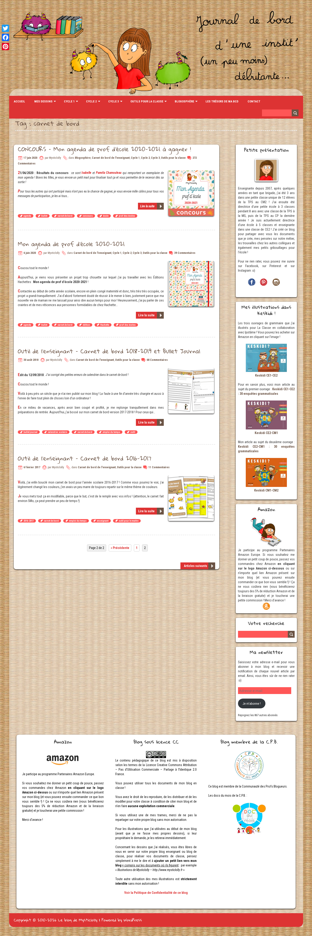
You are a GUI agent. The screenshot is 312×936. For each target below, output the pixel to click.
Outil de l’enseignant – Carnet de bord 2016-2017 (84, 458)
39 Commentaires (184, 253)
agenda (27, 216)
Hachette (104, 325)
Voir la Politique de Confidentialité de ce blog (156, 892)
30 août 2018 (31, 359)
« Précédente (120, 548)
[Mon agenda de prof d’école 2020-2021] (191, 263)
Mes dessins (43, 101)
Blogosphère (184, 101)
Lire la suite (147, 206)
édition (86, 325)
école (105, 216)
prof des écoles (127, 216)
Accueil (19, 101)
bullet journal (30, 432)
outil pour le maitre (128, 521)
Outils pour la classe (146, 101)
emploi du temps (111, 432)
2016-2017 (29, 521)
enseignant (102, 521)
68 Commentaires (157, 359)
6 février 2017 (32, 467)
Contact (254, 101)
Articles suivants (195, 566)
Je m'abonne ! (252, 703)
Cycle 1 (69, 101)
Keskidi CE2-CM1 (266, 433)
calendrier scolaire (57, 432)
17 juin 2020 (30, 157)
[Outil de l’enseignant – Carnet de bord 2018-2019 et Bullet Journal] (191, 370)
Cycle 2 (91, 101)
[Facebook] (5, 37)
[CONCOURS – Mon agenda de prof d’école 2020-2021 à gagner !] (191, 172)
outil (132, 432)
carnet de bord (65, 216)
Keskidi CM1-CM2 (266, 490)
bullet (44, 216)
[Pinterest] (5, 46)
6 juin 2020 (30, 253)
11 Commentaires (158, 467)
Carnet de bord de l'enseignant (111, 157)
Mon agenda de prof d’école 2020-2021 (71, 243)
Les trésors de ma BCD (222, 101)
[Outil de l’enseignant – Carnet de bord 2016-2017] (191, 477)
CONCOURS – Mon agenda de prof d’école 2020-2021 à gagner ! (104, 148)
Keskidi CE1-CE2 (266, 375)
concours (88, 216)
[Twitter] (5, 28)
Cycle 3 (113, 101)
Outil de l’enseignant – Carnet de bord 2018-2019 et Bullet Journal (109, 351)
